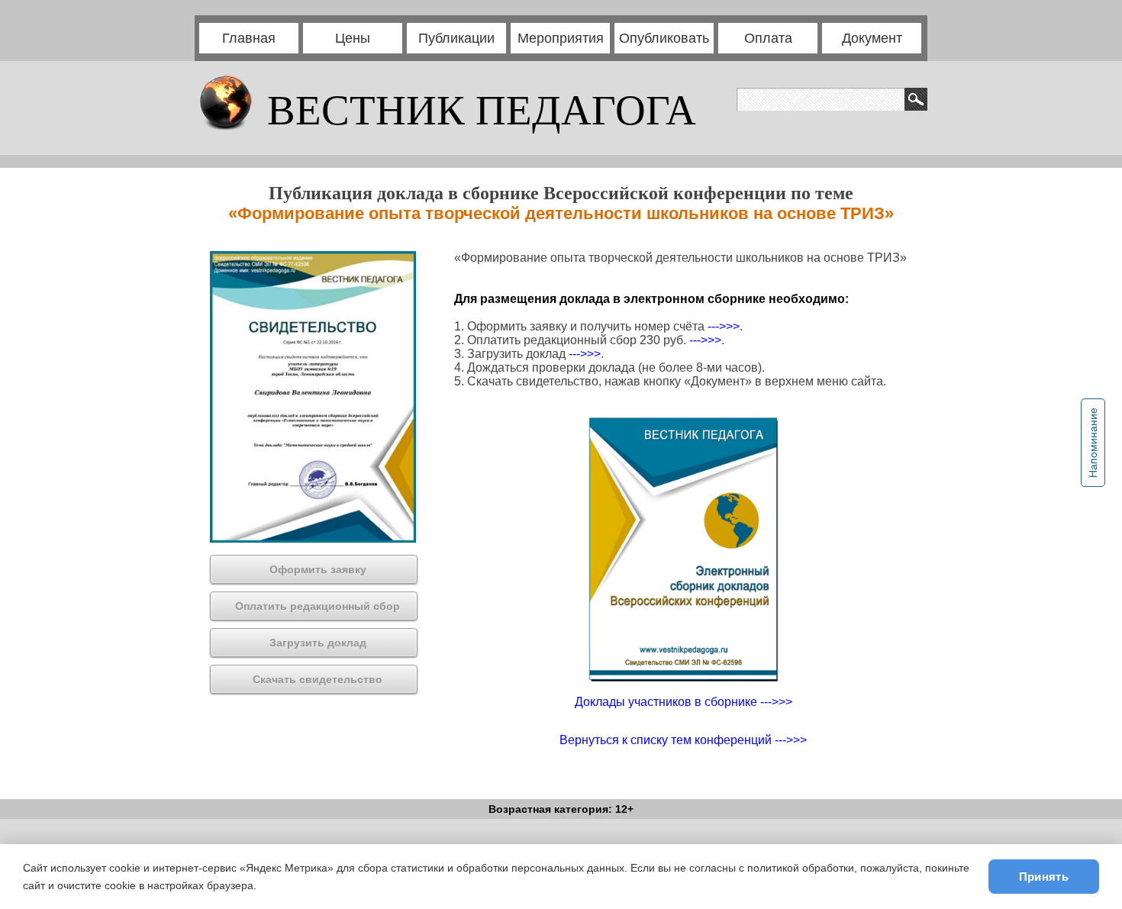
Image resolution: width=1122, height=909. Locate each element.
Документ (872, 38)
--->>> (724, 326)
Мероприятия (560, 38)
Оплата (768, 38)
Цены (352, 38)
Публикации (456, 38)
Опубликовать (664, 38)
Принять (1044, 876)
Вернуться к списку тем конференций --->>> (683, 739)
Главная (249, 38)
